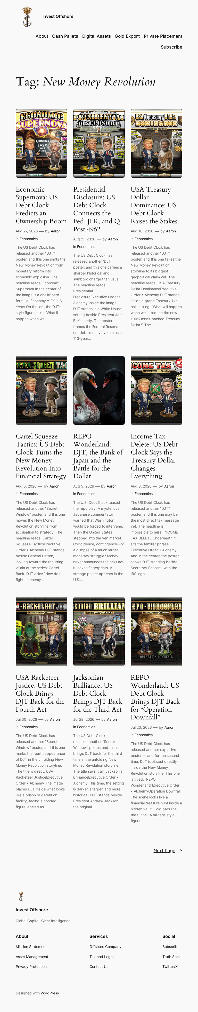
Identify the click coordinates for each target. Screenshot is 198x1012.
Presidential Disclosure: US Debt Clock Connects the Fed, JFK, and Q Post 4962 (96, 209)
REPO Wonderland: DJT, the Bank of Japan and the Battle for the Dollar (97, 456)
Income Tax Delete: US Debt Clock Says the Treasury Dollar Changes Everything (154, 456)
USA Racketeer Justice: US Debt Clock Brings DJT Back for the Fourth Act (40, 693)
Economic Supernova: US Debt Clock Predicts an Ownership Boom (41, 205)
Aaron (56, 231)
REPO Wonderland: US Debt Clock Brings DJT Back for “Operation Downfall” (155, 697)
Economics (29, 239)
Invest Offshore (58, 16)
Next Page (168, 850)
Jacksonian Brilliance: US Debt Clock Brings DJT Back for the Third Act (97, 693)
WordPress (50, 993)
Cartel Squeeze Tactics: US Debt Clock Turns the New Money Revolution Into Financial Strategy (41, 456)
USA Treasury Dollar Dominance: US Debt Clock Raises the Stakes (154, 205)
